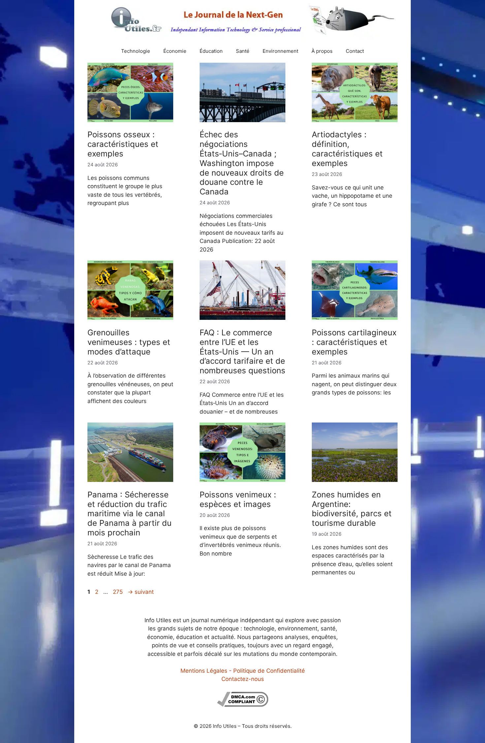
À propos (322, 51)
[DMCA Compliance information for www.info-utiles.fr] (242, 704)
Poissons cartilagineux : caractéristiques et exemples (354, 342)
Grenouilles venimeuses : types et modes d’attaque (128, 342)
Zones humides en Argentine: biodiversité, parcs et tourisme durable (352, 509)
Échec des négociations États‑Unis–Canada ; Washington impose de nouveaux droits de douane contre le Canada (242, 163)
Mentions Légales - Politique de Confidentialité (242, 670)
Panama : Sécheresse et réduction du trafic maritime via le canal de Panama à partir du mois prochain (129, 513)
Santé (242, 51)
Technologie (135, 51)
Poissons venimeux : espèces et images (238, 499)
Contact (355, 51)
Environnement (280, 51)
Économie (174, 51)
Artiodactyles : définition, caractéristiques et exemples (347, 149)
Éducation (211, 51)
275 (118, 592)
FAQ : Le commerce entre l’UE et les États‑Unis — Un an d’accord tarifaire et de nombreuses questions (242, 351)
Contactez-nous (242, 679)
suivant (141, 592)
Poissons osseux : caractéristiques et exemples (122, 144)
